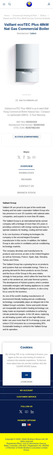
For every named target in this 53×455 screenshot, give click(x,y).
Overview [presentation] (27, 166)
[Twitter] (21, 412)
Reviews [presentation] (26, 179)
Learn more (26, 382)
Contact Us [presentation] (26, 186)
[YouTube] (26, 412)
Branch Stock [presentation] (26, 192)
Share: (26, 152)
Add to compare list (28, 100)
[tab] (26, 166)
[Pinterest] (32, 412)
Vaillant (33, 33)
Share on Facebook (24, 157)
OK (26, 375)
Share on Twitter (19, 157)
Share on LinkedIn (29, 157)
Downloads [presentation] (26, 173)
